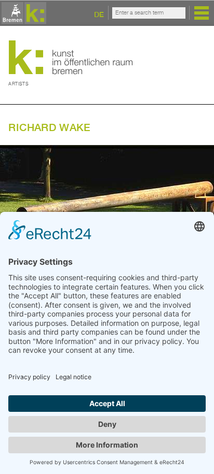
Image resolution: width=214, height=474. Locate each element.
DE (99, 14)
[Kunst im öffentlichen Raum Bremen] (22, 14)
